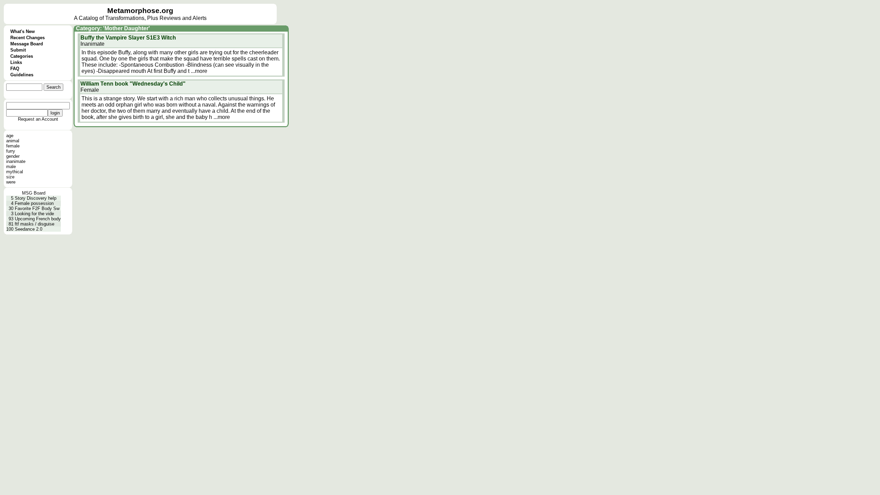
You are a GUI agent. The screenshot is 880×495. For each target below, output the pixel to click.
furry (10, 151)
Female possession (34, 203)
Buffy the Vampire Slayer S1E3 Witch (128, 38)
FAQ (14, 68)
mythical (14, 171)
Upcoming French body (38, 218)
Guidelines (21, 74)
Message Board (26, 43)
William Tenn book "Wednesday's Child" (133, 84)
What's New (22, 31)
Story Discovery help (35, 198)
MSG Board (33, 193)
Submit (18, 50)
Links (16, 62)
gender (13, 156)
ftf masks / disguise (34, 224)
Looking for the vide (34, 213)
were (10, 182)
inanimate (15, 161)
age (9, 135)
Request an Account (38, 119)
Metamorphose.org (140, 11)
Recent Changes (27, 37)
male (11, 166)
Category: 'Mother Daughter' (113, 28)
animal (12, 140)
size (10, 176)
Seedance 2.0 (28, 229)
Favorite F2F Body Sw (37, 208)
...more (199, 71)
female (13, 145)
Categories (21, 56)
